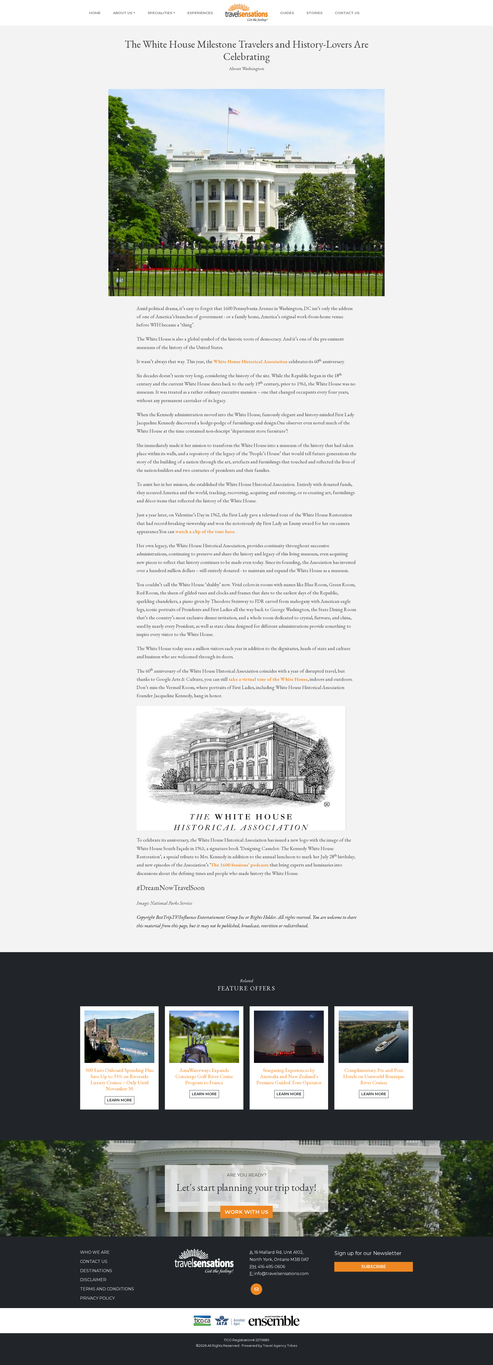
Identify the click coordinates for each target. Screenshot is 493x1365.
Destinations (96, 1270)
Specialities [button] (160, 13)
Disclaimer (93, 1279)
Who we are (95, 1252)
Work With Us (246, 1212)
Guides (287, 13)
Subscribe (373, 1266)
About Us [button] (122, 13)
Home (95, 13)
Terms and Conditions (107, 1289)
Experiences (200, 13)
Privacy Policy (97, 1298)
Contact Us (347, 13)
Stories (314, 13)
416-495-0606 (271, 1266)
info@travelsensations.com (281, 1273)
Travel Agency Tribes (280, 1346)
